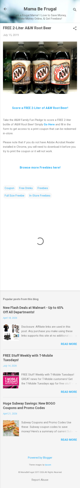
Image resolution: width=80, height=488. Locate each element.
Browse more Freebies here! (40, 167)
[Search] (75, 10)
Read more (69, 344)
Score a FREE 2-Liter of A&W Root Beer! (40, 108)
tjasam (48, 465)
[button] (75, 28)
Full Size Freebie (14, 195)
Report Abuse (40, 479)
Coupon (9, 188)
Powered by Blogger (40, 457)
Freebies (43, 188)
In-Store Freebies (39, 195)
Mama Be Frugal (40, 9)
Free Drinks (26, 188)
